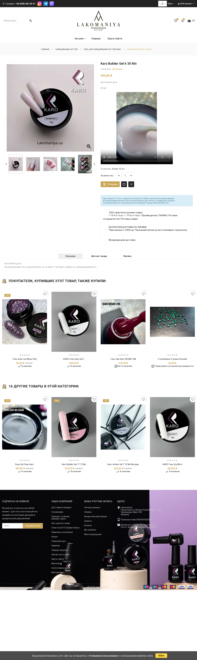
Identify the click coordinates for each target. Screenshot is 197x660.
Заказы (88, 512)
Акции (54, 536)
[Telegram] (45, 3)
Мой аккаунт (57, 572)
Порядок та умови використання (60, 517)
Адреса (88, 521)
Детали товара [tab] (99, 256)
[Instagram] (39, 3)
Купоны (88, 525)
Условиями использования (103, 656)
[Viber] (51, 3)
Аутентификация (60, 568)
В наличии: (106, 169)
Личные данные (92, 507)
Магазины (56, 563)
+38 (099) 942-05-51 (25, 4)
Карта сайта (57, 559)
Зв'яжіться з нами (60, 554)
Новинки (55, 545)
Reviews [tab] (127, 256)
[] (29, 21)
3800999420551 (144, 519)
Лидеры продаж (59, 550)
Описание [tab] (70, 256)
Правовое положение (62, 532)
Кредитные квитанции (95, 516)
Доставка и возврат (61, 507)
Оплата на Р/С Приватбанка (65, 528)
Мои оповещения (92, 534)
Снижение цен (58, 541)
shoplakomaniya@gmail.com (142, 527)
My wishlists (90, 530)
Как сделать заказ (60, 523)
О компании (57, 512)
